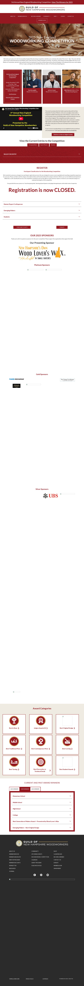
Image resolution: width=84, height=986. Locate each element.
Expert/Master (44, 145)
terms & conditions (14, 978)
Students (53, 145)
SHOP (55, 16)
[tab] (14, 789)
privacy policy (29, 978)
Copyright (45, 978)
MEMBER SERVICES (22, 16)
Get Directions (12, 94)
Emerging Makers (33, 145)
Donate (62, 227)
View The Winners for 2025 (62, 2)
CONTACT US (71, 16)
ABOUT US (12, 16)
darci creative (69, 978)
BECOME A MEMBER (36, 16)
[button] (42, 154)
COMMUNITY (46, 16)
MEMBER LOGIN (42, 20)
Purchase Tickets (22, 227)
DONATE (63, 16)
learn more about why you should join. (67, 130)
